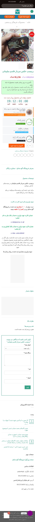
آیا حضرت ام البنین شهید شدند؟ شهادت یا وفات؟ (15, 421)
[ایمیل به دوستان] (21, 155)
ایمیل (29, 378)
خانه (28, 22)
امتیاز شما (27, 345)
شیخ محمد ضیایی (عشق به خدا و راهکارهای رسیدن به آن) (18, 435)
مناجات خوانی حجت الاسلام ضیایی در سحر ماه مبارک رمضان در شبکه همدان (15, 441)
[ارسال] (3, 6)
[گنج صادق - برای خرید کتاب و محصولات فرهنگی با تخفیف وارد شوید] (17, 11)
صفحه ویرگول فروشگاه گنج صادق (23, 459)
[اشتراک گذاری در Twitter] (25, 155)
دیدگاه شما (27, 353)
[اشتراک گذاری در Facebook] (28, 155)
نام (29, 369)
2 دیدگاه (26, 424)
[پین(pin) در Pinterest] (18, 155)
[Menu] (31, 11)
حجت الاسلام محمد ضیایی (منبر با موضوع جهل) (15, 429)
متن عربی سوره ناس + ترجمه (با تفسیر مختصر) (16, 447)
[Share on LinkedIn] (15, 155)
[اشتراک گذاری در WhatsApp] (31, 155)
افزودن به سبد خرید (17, 145)
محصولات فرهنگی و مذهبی (15, 22)
